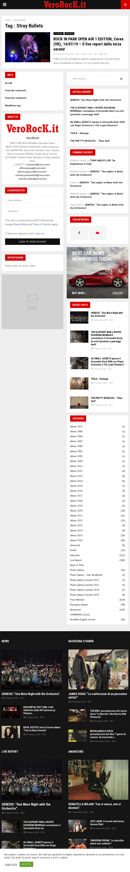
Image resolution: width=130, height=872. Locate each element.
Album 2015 (76, 485)
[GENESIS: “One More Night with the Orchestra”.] (79, 317)
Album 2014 (76, 480)
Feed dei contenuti (15, 90)
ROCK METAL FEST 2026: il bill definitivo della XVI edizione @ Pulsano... (39, 710)
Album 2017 (76, 495)
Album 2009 (76, 461)
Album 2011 (76, 466)
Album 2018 (76, 500)
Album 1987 (76, 441)
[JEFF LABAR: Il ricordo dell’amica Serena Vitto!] (77, 826)
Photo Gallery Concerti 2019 (84, 594)
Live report (10, 751)
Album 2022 (76, 520)
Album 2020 (76, 510)
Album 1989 (76, 446)
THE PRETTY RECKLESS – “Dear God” (90, 140)
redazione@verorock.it (38, 164)
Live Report (58, 33)
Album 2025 (76, 535)
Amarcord (75, 545)
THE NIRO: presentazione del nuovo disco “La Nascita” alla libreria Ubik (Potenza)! (108, 714)
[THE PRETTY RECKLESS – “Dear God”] (79, 402)
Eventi (73, 550)
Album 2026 (76, 540)
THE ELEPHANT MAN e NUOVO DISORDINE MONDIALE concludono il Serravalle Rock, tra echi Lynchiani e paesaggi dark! (97, 111)
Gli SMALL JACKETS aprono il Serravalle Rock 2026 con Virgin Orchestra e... (39, 845)
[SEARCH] (121, 78)
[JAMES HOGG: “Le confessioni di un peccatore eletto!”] (98, 670)
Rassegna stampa (79, 604)
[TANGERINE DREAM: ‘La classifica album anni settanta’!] (77, 845)
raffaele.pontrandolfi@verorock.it (32, 175)
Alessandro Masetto (65, 54)
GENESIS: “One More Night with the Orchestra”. (96, 99)
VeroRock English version (82, 619)
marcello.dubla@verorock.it (32, 178)
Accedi (8, 82)
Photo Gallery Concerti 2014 (84, 589)
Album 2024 (76, 530)
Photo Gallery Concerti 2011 (84, 580)
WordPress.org (12, 105)
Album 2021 (76, 515)
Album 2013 (76, 476)
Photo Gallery (77, 569)
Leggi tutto (11, 864)
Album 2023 (76, 525)
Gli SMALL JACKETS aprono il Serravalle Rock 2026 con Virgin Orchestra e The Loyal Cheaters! (97, 123)
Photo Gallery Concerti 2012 (84, 584)
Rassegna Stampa (81, 641)
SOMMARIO (69, 33)
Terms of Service (42, 224)
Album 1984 (76, 436)
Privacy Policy (21, 224)
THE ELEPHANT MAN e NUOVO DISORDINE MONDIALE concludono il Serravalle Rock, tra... (41, 825)
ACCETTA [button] (26, 864)
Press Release (77, 599)
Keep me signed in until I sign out (25, 233)
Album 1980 (76, 431)
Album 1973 (76, 426)
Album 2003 (76, 456)
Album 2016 (76, 490)
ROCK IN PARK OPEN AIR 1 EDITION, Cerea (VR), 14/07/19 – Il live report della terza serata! (88, 44)
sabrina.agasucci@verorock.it (32, 171)
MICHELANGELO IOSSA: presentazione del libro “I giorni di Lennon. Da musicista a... (108, 734)
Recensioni (75, 609)
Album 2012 (76, 470)
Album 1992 (76, 451)
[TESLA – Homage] (79, 383)
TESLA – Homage (79, 133)
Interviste (75, 555)
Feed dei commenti (15, 97)
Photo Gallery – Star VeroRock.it (86, 574)
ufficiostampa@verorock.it (32, 168)
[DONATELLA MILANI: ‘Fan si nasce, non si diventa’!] (98, 780)
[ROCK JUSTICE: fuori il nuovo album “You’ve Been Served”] (11, 732)
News (73, 565)
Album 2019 (76, 505)
